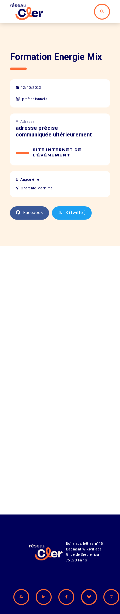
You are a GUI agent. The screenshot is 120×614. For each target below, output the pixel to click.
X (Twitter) (75, 212)
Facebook (33, 212)
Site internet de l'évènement (57, 152)
